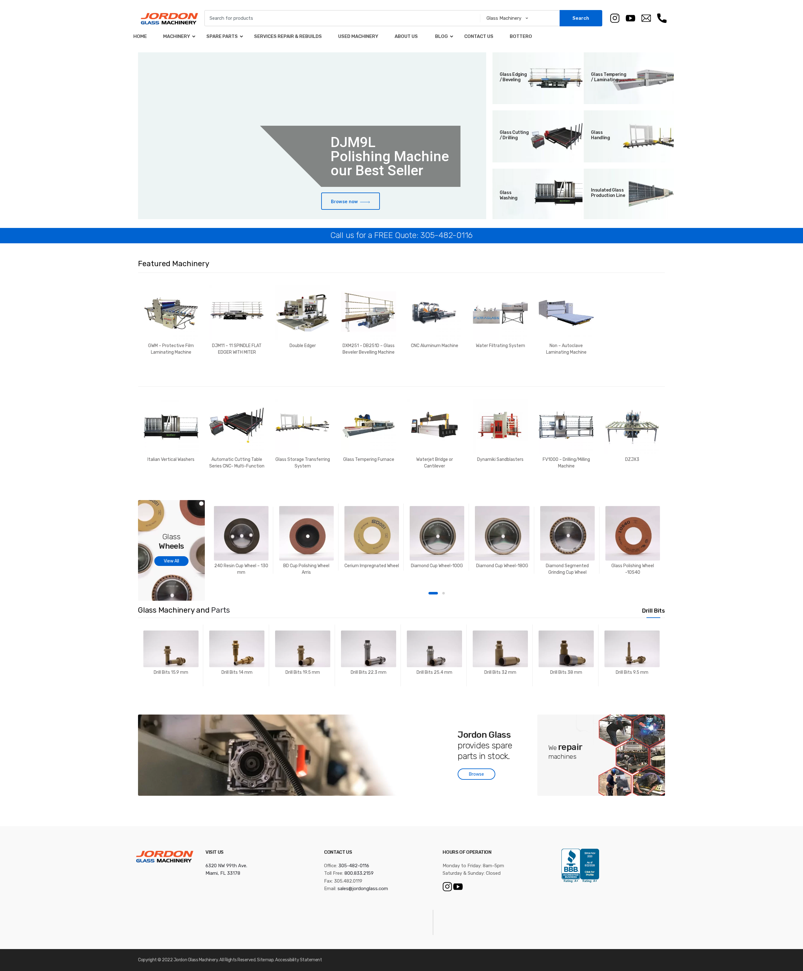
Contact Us (478, 36)
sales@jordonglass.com (363, 888)
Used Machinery (358, 36)
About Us (406, 36)
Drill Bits (653, 611)
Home (140, 36)
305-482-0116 (353, 865)
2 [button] (443, 593)
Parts (220, 610)
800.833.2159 (359, 873)
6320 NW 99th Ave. (226, 865)
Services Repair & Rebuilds (288, 36)
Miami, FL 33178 (222, 873)
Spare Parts (222, 36)
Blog (441, 36)
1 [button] (433, 593)
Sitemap (265, 960)
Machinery (176, 36)
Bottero (521, 36)
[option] (171, 320)
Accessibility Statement (298, 960)
